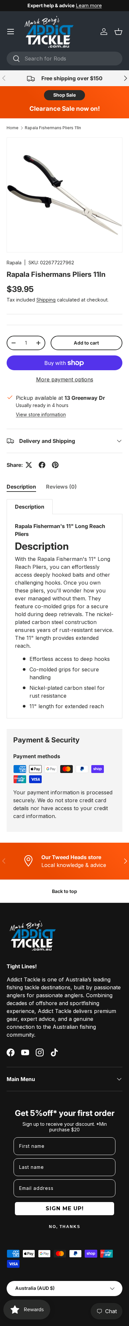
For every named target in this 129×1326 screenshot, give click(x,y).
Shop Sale (64, 95)
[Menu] (10, 31)
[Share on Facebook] (42, 464)
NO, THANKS (64, 1226)
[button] (118, 31)
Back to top (64, 891)
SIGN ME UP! (65, 1208)
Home (13, 127)
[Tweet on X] (28, 464)
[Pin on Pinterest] (55, 464)
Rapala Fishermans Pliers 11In (53, 127)
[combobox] (64, 58)
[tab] (21, 486)
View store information (41, 414)
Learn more (89, 5)
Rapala (14, 262)
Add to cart (86, 343)
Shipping (46, 299)
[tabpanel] (64, 608)
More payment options (64, 379)
